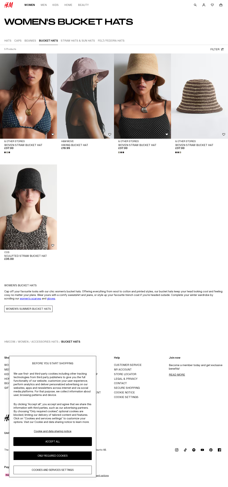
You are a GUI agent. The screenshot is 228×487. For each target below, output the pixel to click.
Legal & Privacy (126, 378)
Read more (177, 374)
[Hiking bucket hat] (85, 96)
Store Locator (125, 374)
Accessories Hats (44, 341)
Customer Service (128, 364)
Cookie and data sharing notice (52, 431)
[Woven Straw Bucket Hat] (28, 96)
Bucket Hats (70, 341)
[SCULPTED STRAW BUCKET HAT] (28, 207)
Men (44, 4)
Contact (120, 383)
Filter (214, 49)
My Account (123, 369)
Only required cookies (53, 455)
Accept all (52, 441)
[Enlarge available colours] (7, 152)
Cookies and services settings (53, 470)
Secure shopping (127, 387)
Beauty (83, 4)
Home (68, 4)
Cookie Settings (126, 397)
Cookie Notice (124, 392)
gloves (51, 298)
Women (29, 4)
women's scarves (30, 298)
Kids (55, 4)
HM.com (9, 341)
